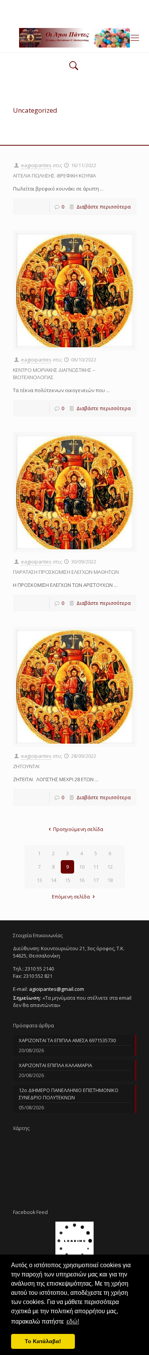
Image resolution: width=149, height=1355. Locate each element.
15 (67, 880)
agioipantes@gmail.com (98, 5)
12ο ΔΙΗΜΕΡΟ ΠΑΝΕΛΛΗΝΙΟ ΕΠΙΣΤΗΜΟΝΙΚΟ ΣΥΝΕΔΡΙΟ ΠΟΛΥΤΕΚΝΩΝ (68, 1094)
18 (110, 880)
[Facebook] (75, 15)
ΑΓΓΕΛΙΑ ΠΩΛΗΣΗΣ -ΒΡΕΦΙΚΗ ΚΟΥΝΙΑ (54, 175)
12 (110, 866)
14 (53, 880)
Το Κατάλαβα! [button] (43, 1341)
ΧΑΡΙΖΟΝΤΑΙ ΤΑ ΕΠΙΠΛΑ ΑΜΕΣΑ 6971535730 (67, 1040)
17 (96, 880)
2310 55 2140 (45, 5)
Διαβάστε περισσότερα (103, 206)
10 (81, 866)
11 (96, 866)
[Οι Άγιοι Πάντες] (74, 37)
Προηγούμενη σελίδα (78, 829)
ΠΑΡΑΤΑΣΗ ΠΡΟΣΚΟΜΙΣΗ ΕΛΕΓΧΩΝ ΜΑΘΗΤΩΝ (66, 571)
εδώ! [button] (72, 1321)
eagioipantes (36, 165)
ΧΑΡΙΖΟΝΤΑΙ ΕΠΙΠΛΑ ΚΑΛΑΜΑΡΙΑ (55, 1065)
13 (39, 880)
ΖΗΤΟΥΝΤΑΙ (26, 766)
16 (81, 880)
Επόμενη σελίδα (71, 896)
